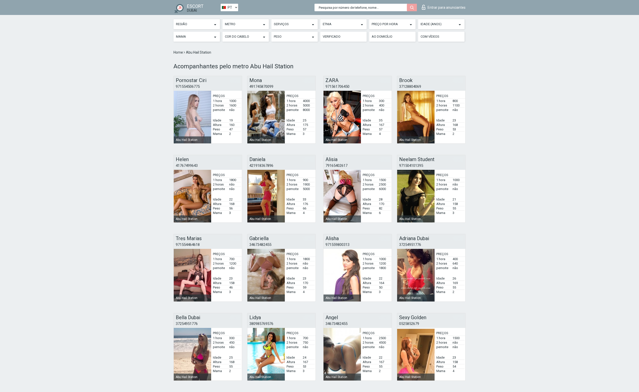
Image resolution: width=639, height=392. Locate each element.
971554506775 (188, 86)
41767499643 (187, 165)
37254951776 (410, 244)
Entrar (447, 7)
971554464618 (188, 244)
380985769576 (261, 323)
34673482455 (260, 244)
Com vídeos (430, 36)
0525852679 (409, 323)
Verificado (331, 36)
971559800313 (337, 244)
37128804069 (410, 86)
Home (178, 52)
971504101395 (411, 165)
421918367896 (261, 165)
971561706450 (337, 86)
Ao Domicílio (382, 36)
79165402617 (336, 165)
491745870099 (261, 86)
